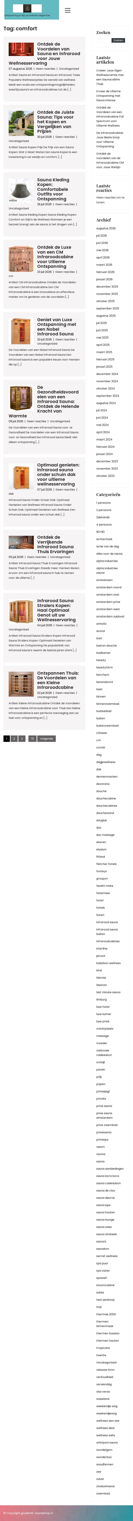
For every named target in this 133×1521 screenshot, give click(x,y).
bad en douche (106, 646)
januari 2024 (104, 454)
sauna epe (103, 1205)
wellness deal (105, 1428)
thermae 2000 (106, 1314)
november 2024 (107, 381)
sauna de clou (105, 1191)
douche (101, 791)
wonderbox (104, 1457)
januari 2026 (104, 279)
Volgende (46, 739)
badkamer (103, 653)
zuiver (100, 1479)
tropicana (103, 1348)
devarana (102, 784)
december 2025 (107, 287)
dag (98, 755)
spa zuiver (103, 1271)
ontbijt (100, 1062)
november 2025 (107, 294)
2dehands (103, 517)
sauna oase (104, 1227)
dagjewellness (105, 762)
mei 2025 (102, 338)
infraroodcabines (108, 941)
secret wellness (107, 1256)
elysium (101, 849)
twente (101, 1355)
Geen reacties (45, 69)
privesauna (103, 1132)
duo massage (105, 835)
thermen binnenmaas (104, 1324)
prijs (99, 1077)
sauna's (101, 1241)
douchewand (105, 813)
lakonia (101, 978)
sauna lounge (105, 1220)
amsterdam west (108, 609)
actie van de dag (107, 546)
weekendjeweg (106, 1413)
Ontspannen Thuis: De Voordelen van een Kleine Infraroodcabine (58, 680)
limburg (101, 1000)
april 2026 (103, 257)
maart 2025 (104, 352)
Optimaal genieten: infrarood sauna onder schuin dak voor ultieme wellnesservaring (58, 474)
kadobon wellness (108, 963)
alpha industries (107, 561)
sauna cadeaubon (108, 1183)
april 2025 (103, 345)
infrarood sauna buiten (107, 932)
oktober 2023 (105, 476)
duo (98, 828)
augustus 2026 (106, 228)
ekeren (101, 842)
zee (98, 1472)
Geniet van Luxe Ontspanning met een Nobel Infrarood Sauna (56, 327)
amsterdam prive (108, 602)
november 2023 (107, 469)
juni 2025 (102, 330)
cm (11, 276)
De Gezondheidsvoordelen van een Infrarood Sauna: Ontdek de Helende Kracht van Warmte (44, 401)
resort (100, 1147)
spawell (101, 1278)
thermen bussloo (107, 1333)
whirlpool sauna (107, 1443)
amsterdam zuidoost (110, 616)
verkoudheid (104, 1377)
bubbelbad (103, 711)
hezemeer (103, 893)
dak (11, 494)
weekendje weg (106, 1406)
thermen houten (107, 1341)
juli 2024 (101, 410)
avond (100, 631)
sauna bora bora (107, 1176)
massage (102, 1036)
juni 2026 (102, 243)
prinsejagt (103, 1091)
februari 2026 (105, 272)
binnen (101, 697)
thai (98, 1307)
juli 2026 (101, 236)
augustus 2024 (106, 403)
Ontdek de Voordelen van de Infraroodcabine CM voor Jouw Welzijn (110, 160)
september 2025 (107, 308)
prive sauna (104, 1106)
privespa (102, 1140)
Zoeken (103, 32)
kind (99, 970)
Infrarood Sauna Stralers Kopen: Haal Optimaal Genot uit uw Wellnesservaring (56, 610)
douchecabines (106, 806)
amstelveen (104, 580)
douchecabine (106, 798)
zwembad (103, 1494)
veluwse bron (105, 1370)
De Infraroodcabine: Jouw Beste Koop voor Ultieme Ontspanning (109, 139)
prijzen (100, 1084)
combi (100, 747)
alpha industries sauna (107, 570)
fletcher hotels (106, 864)
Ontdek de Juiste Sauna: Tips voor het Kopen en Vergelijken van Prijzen (55, 121)
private (101, 1099)
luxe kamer (103, 1014)
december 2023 (107, 461)
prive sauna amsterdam (104, 1115)
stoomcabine (105, 1285)
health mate (104, 886)
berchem (102, 675)
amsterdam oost (107, 595)
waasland (102, 1399)
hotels (100, 908)
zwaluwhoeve (105, 1486)
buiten (100, 718)
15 (32, 739)
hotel (99, 900)
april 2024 (103, 432)
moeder (101, 1043)
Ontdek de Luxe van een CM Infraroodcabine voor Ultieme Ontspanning (55, 256)
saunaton (102, 1249)
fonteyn (101, 871)
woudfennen (104, 1464)
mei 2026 (102, 250)
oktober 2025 (105, 301)
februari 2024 (105, 447)
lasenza (101, 985)
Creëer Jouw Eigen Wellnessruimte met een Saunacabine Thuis (110, 77)
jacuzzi (100, 956)
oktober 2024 (105, 389)
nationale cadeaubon (104, 1052)
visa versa (103, 1392)
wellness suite (105, 1435)
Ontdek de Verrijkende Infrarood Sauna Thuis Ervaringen (55, 544)
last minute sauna (108, 992)
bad (99, 638)
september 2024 (107, 396)
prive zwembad (106, 1125)
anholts (101, 624)
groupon (102, 879)
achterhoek (104, 539)
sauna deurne (105, 1198)
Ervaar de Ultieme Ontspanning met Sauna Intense (108, 95)
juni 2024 (102, 418)
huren (100, 915)
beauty (101, 660)
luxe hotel (102, 1007)
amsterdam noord (108, 587)
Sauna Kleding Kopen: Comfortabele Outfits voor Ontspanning (53, 189)
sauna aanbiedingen (110, 1169)
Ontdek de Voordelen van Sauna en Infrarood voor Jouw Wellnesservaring (44, 53)
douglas (101, 820)
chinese (101, 733)
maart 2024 (104, 439)
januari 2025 (104, 367)
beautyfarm (104, 667)
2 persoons (103, 510)
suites (100, 1292)
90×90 (100, 532)
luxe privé (102, 1021)
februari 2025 (105, 359)
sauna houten (105, 1212)
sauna (100, 1161)
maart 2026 (104, 265)
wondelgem (104, 1450)
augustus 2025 (106, 316)
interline (101, 949)
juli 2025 (101, 323)
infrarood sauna (107, 922)
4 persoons (104, 525)
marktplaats (104, 1029)
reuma (100, 1154)
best (99, 689)
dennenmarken (106, 777)
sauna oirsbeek (106, 1234)
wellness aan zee (107, 1421)
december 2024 (107, 374)
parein (100, 1070)
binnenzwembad (107, 704)
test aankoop (105, 1300)
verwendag (104, 1384)
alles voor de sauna (109, 554)
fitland (100, 857)
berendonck (104, 682)
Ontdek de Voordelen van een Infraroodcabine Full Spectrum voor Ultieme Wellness (110, 117)
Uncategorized (69, 69)
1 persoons (103, 503)
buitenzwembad (107, 726)
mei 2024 (102, 425)
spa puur (102, 1263)
